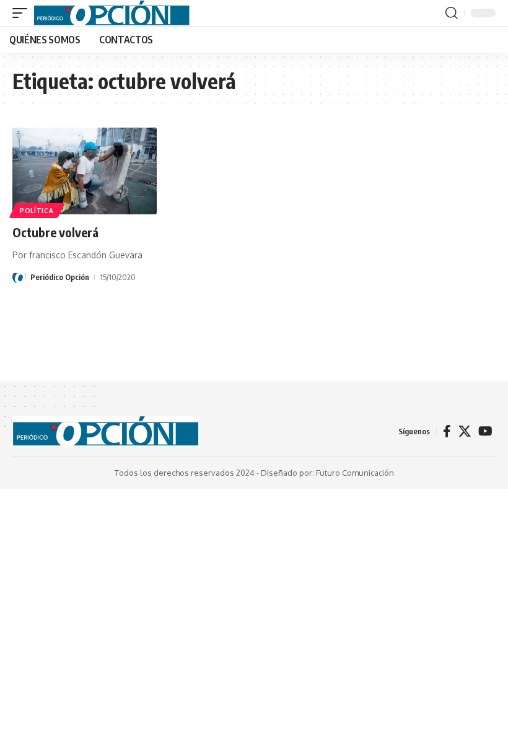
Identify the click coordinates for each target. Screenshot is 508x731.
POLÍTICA (37, 210)
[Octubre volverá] (84, 171)
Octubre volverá (55, 232)
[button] (22, 13)
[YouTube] (485, 431)
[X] (464, 431)
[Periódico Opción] (111, 13)
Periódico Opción (59, 277)
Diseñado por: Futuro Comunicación (327, 473)
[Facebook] (447, 431)
